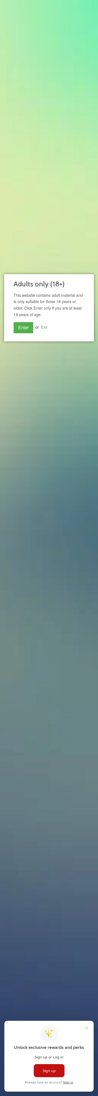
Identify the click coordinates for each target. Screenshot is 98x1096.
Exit (44, 327)
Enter (23, 327)
